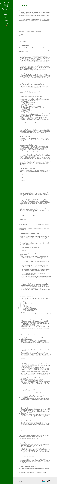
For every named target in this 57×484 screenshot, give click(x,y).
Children (6, 20)
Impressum (20, 479)
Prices (6, 17)
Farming (6, 19)
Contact (6, 23)
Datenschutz (20, 481)
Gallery (6, 22)
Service (6, 15)
